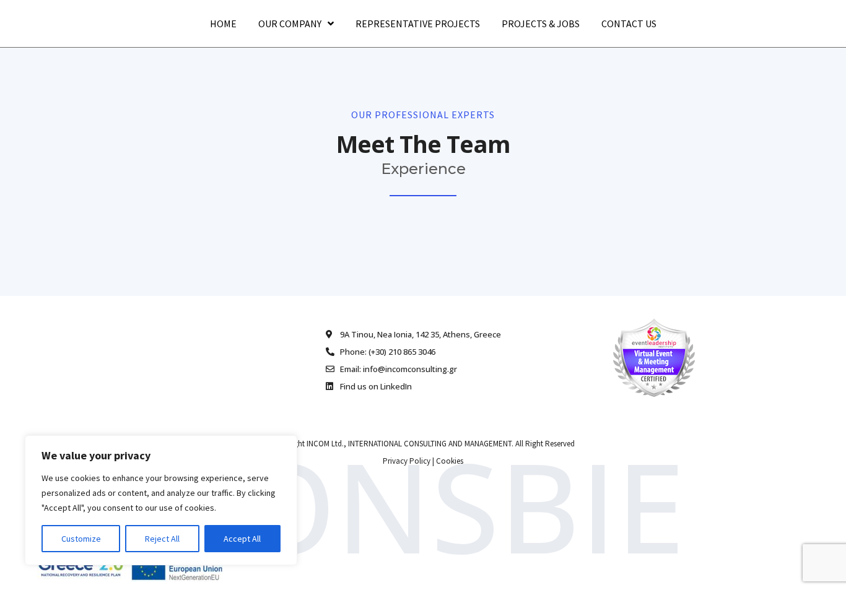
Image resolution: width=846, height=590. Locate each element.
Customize (81, 538)
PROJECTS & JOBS (541, 23)
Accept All (242, 538)
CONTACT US (628, 23)
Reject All (162, 538)
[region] (161, 500)
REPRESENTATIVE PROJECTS (417, 23)
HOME (223, 23)
